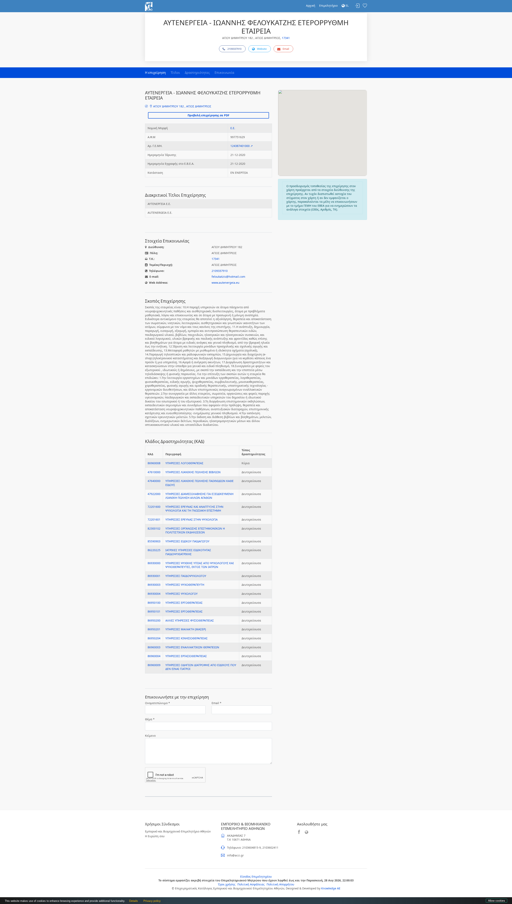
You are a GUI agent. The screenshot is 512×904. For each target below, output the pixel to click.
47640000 (154, 481)
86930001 (154, 576)
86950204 (154, 638)
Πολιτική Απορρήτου (280, 884)
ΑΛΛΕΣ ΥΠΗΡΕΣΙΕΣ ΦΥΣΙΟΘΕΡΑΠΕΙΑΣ (189, 620)
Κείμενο (150, 735)
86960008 (154, 463)
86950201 (154, 629)
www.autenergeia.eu (225, 282)
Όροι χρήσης (226, 884)
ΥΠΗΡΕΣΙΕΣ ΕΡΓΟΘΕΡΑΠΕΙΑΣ (184, 603)
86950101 (154, 611)
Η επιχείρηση (155, 72)
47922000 (154, 494)
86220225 (154, 550)
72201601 (154, 519)
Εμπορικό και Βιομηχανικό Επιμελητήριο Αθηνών (178, 831)
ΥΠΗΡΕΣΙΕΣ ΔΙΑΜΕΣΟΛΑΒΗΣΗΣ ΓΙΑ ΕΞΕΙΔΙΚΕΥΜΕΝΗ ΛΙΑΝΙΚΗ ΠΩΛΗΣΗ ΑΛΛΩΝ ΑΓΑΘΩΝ (199, 496)
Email (286, 49)
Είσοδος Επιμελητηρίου (256, 876)
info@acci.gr (235, 855)
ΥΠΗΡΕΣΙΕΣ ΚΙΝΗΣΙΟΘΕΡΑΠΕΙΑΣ (186, 638)
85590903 (154, 541)
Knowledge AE (330, 888)
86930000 (154, 563)
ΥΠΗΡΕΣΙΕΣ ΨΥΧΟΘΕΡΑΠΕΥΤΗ (184, 585)
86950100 (154, 603)
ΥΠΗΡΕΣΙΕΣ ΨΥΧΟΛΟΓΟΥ (181, 594)
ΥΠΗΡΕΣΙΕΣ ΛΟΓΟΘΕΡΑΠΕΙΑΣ (184, 463)
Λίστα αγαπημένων (365, 6)
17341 (286, 38)
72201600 (154, 507)
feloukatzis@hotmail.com (228, 276)
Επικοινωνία (224, 72)
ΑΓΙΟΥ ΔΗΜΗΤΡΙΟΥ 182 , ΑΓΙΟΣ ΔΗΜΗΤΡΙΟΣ (181, 106)
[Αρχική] (148, 6)
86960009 (154, 665)
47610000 (154, 472)
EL (347, 5)
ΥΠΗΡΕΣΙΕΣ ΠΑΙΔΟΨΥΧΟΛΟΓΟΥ (185, 576)
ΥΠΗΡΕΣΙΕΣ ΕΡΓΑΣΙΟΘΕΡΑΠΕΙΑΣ (186, 656)
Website (262, 49)
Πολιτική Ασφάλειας (251, 884)
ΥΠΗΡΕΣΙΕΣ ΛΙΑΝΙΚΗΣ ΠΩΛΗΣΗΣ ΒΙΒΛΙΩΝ (193, 472)
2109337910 (234, 49)
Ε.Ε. (232, 128)
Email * (216, 703)
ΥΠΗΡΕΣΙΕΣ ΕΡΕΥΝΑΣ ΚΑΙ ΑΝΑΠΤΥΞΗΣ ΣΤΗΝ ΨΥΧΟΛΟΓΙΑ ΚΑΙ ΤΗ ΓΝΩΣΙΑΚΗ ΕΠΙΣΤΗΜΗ (194, 509)
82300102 (154, 528)
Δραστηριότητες (197, 72)
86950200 (154, 620)
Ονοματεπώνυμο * (157, 703)
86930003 (154, 585)
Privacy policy (151, 900)
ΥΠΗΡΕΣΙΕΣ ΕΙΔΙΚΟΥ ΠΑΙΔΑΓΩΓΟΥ (187, 541)
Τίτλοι (175, 72)
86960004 (154, 656)
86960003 (154, 647)
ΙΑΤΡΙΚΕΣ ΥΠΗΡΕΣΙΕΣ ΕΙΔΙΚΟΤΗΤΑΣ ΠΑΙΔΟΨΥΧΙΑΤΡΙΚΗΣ (188, 552)
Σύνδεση (357, 6)
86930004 (154, 594)
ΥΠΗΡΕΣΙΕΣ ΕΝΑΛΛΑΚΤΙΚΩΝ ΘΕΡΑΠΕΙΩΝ (192, 647)
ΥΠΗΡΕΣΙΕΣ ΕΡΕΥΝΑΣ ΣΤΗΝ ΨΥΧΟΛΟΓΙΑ (191, 519)
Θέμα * (150, 719)
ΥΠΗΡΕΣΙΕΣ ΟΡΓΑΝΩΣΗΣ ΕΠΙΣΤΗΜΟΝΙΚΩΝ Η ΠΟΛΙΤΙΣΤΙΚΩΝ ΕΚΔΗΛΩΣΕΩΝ (195, 530)
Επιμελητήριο (328, 5)
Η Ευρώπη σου (155, 836)
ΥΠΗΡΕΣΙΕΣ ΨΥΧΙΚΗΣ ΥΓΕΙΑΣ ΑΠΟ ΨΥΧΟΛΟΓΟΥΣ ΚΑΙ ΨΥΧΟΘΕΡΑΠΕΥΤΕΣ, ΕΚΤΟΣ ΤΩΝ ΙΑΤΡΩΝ (199, 565)
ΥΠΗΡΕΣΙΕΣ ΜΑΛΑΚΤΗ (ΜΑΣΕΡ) (185, 629)
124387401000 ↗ (241, 146)
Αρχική (310, 5)
